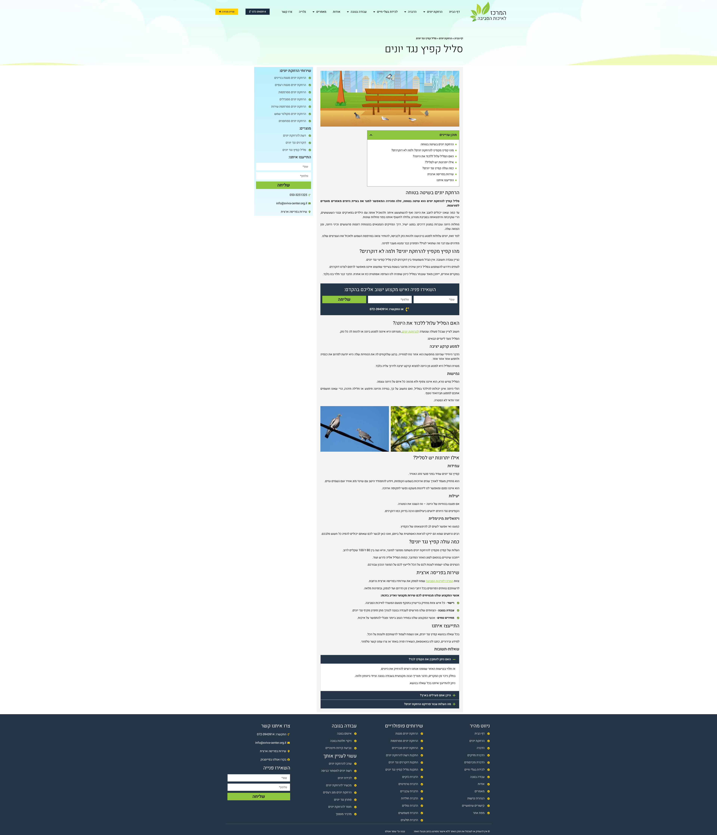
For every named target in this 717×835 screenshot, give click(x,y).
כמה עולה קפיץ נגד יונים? (438, 168)
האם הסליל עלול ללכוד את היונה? (433, 156)
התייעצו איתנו (445, 180)
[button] (371, 135)
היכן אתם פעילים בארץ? (435, 695)
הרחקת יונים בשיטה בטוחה (437, 144)
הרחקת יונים (435, 12)
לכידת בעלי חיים (387, 12)
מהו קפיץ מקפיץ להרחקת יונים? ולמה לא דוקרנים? (422, 150)
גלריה (302, 12)
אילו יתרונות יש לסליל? (439, 162)
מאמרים (321, 12)
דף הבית (454, 12)
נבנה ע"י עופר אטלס (395, 831)
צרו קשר (287, 12)
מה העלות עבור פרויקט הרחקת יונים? (427, 704)
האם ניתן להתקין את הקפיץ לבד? (430, 659)
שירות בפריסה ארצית (440, 174)
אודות (336, 12)
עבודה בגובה (359, 12)
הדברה (412, 12)
